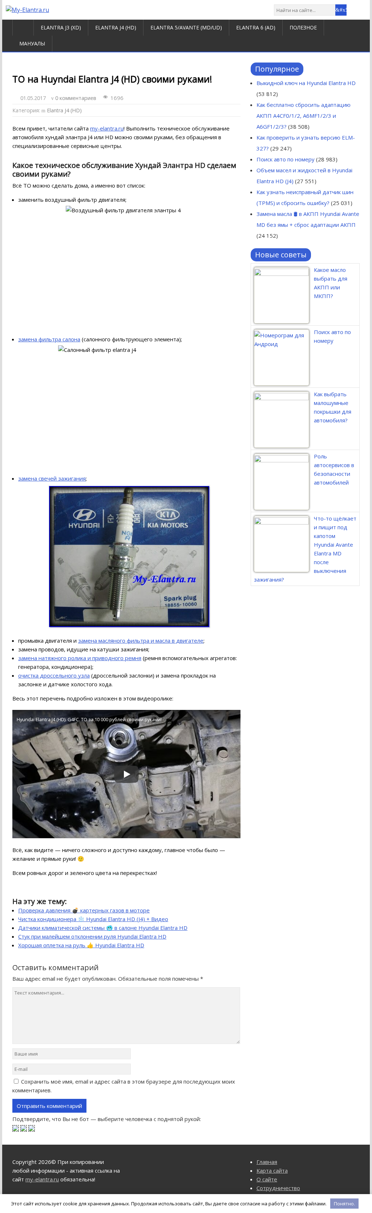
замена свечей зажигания (52, 478)
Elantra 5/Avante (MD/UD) (186, 27)
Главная (266, 1161)
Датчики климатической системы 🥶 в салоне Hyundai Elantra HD (102, 927)
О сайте (266, 1179)
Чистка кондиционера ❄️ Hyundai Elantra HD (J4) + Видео (93, 919)
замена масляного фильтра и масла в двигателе (140, 640)
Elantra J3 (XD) (61, 27)
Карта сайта (272, 1170)
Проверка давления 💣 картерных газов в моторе (84, 910)
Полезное (303, 27)
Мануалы (32, 43)
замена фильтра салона (49, 339)
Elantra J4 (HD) (115, 27)
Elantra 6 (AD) (255, 27)
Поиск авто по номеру (285, 159)
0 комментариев (75, 98)
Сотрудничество (278, 1188)
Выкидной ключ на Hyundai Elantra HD (306, 83)
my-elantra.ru (107, 128)
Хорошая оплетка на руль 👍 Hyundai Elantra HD (81, 945)
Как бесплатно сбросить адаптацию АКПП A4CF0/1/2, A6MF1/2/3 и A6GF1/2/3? (303, 115)
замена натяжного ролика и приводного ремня (79, 658)
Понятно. (344, 1203)
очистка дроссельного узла (54, 675)
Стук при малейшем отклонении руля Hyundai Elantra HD (92, 936)
